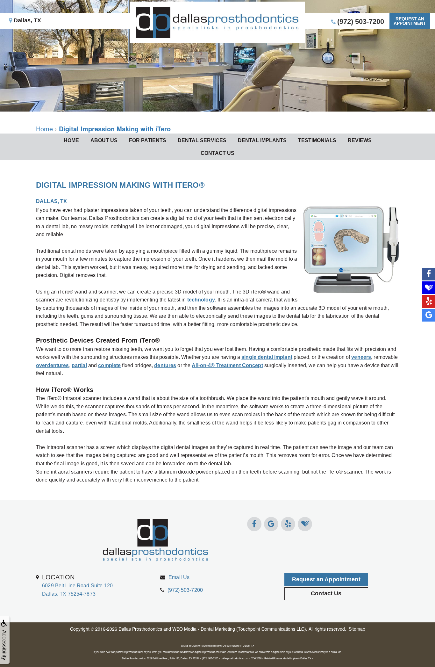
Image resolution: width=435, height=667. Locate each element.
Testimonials (317, 140)
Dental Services (202, 140)
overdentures (52, 365)
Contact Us (217, 153)
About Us (104, 140)
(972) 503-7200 (185, 590)
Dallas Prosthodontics (140, 629)
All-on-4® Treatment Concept (227, 365)
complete (109, 365)
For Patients (147, 140)
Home (71, 140)
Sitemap (357, 629)
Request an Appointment (326, 579)
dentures (165, 365)
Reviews (360, 140)
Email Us (178, 577)
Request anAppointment (410, 21)
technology (201, 299)
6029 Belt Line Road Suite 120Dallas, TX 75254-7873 (77, 585)
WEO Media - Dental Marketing (203, 629)
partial (79, 365)
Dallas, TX (26, 20)
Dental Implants (262, 140)
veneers (361, 357)
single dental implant (266, 357)
